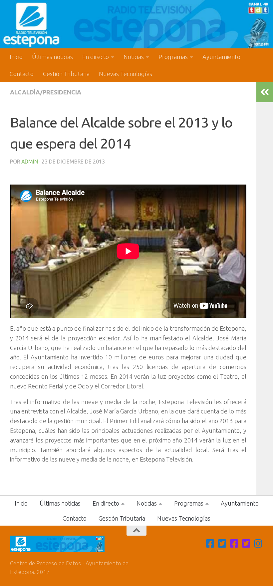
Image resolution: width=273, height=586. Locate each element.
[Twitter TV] (222, 543)
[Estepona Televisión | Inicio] (136, 24)
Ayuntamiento (221, 56)
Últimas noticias (52, 56)
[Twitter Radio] (246, 543)
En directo (95, 56)
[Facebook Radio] (234, 543)
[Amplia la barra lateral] (264, 92)
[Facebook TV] (210, 543)
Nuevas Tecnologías (125, 73)
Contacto (22, 73)
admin (29, 162)
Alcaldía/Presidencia (45, 92)
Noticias (134, 56)
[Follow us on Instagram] (258, 543)
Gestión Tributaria (66, 73)
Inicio (16, 56)
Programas (173, 56)
